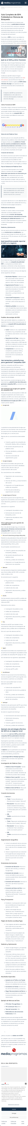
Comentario (5, 1066)
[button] (26, 1083)
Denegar (14, 1113)
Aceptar (14, 1109)
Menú (25, 2)
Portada (2, 7)
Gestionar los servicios (13, 1104)
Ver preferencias (14, 1117)
